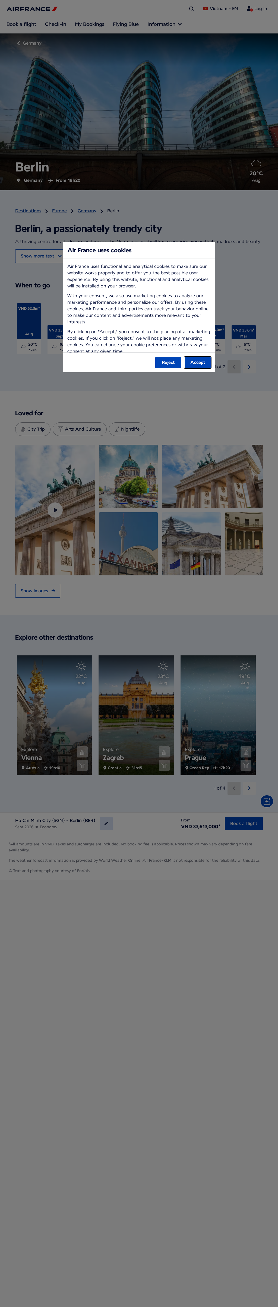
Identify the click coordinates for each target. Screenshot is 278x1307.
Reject (168, 362)
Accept (197, 362)
